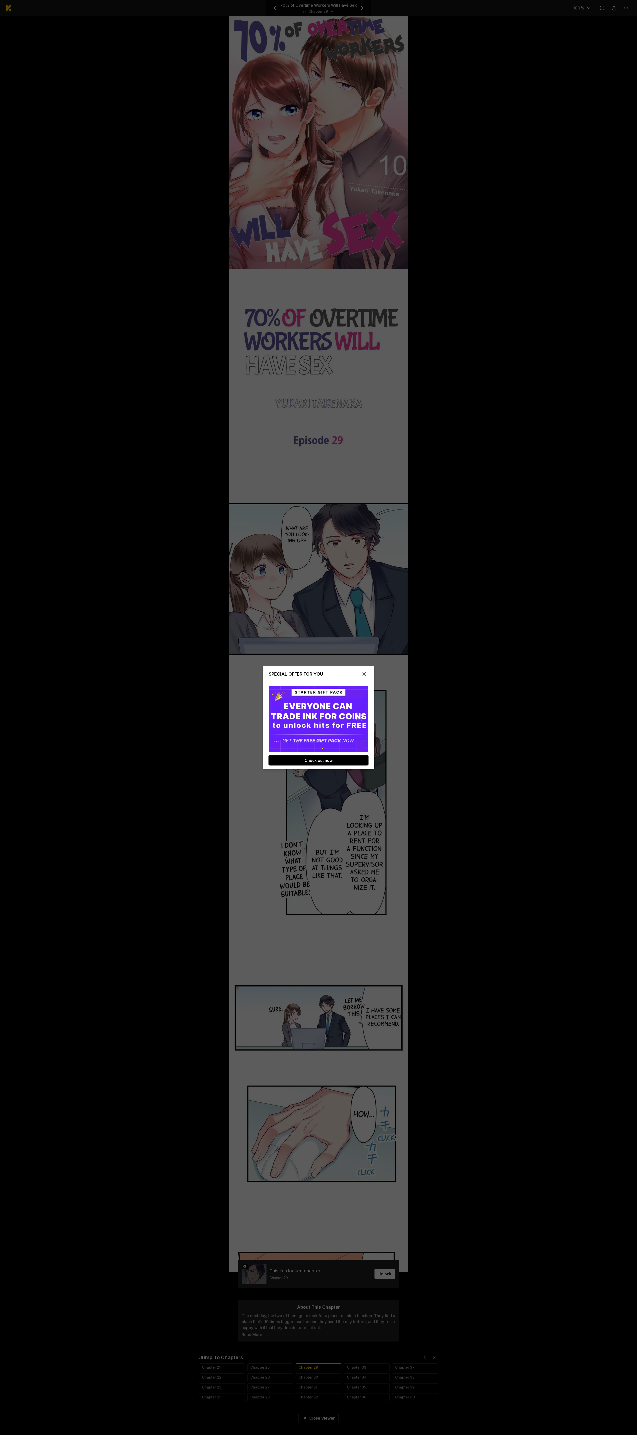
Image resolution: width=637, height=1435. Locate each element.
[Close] (364, 674)
